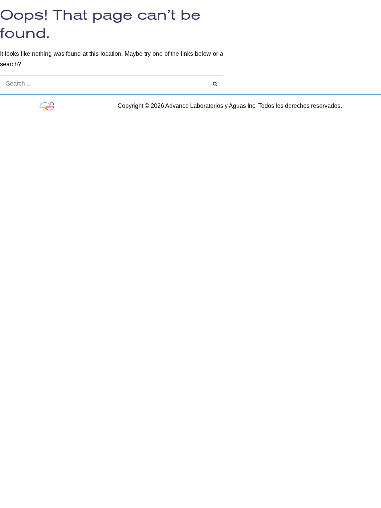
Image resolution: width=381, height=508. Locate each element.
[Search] (214, 83)
